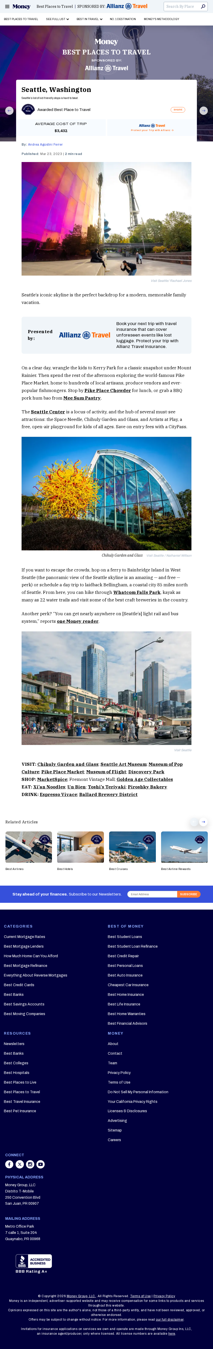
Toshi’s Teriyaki (107, 787)
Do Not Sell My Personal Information (138, 1092)
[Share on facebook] (10, 1167)
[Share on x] (20, 1167)
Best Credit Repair (123, 956)
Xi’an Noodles (49, 787)
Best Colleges (16, 1063)
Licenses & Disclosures (127, 1111)
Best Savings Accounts (24, 1004)
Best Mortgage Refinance (25, 966)
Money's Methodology (161, 19)
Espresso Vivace (58, 794)
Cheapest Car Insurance (128, 985)
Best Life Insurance (124, 1004)
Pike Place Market (62, 772)
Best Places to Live (20, 1082)
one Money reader (77, 621)
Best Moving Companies (24, 1014)
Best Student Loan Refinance (133, 946)
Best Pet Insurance (20, 1111)
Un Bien (76, 787)
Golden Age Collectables (145, 779)
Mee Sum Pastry (82, 398)
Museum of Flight (106, 772)
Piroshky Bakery (147, 787)
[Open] (7, 6)
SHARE (178, 109)
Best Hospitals (16, 1073)
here (171, 1333)
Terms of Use (119, 1082)
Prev (7, 114)
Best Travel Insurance (22, 1102)
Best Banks (14, 995)
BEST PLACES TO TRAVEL (106, 52)
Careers (114, 1140)
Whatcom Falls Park (137, 592)
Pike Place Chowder (107, 390)
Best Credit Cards (19, 985)
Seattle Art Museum (124, 764)
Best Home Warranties (126, 1014)
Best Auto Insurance (125, 975)
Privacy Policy (119, 1073)
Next (201, 114)
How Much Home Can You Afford (31, 956)
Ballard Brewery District (108, 794)
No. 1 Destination (123, 19)
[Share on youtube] (40, 1167)
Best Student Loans (125, 937)
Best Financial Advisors (127, 1023)
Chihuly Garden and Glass (67, 764)
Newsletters (14, 1044)
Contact (115, 1053)
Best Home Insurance (126, 995)
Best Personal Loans (125, 966)
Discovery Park (146, 772)
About (113, 1044)
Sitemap (115, 1130)
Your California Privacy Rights (132, 1102)
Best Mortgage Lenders (24, 946)
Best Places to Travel (55, 6)
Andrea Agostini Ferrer (45, 144)
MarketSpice (52, 779)
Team (112, 1063)
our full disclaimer (170, 1319)
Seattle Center (48, 412)
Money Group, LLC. (81, 1296)
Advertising (117, 1121)
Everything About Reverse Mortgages (35, 975)
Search (203, 6)
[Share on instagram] (30, 1167)
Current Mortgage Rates (24, 937)
